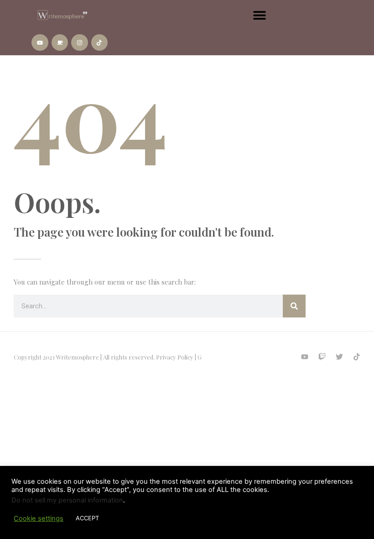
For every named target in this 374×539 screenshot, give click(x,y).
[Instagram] (79, 42)
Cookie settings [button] (38, 518)
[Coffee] (60, 42)
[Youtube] (39, 42)
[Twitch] (322, 356)
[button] (259, 15)
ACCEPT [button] (87, 518)
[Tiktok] (99, 42)
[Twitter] (339, 356)
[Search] (294, 306)
